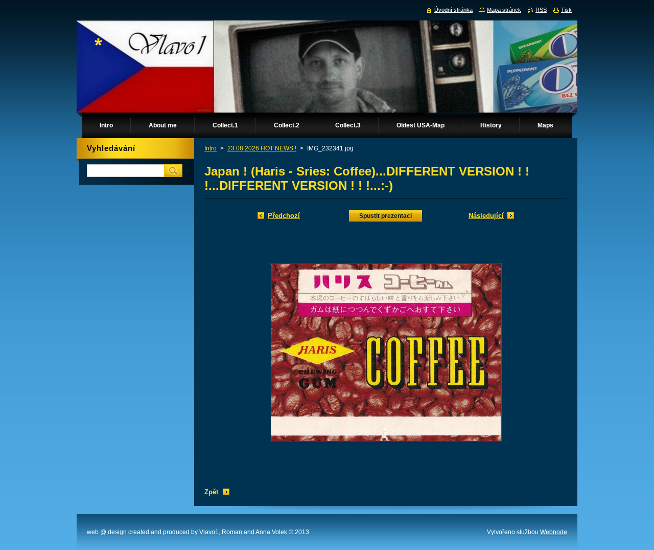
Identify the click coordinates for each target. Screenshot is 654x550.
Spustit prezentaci (385, 215)
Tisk (566, 10)
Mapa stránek (504, 10)
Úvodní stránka (453, 10)
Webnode (553, 532)
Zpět (211, 492)
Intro (210, 148)
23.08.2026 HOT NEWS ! (261, 148)
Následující (486, 215)
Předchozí (284, 215)
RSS (541, 10)
